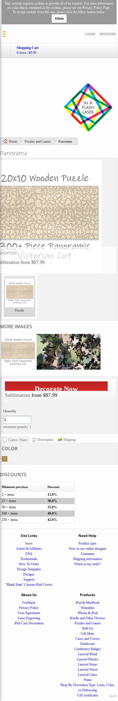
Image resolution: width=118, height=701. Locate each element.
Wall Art (87, 628)
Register (108, 34)
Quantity (9, 411)
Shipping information (87, 559)
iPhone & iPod (88, 613)
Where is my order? (87, 564)
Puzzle (19, 310)
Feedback (28, 603)
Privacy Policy (29, 608)
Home (13, 142)
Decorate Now (56, 388)
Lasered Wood (87, 670)
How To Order (29, 564)
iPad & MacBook (87, 603)
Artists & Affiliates (29, 549)
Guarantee (88, 554)
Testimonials (28, 559)
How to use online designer (87, 549)
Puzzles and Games (38, 142)
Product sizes (87, 543)
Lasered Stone (87, 664)
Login (90, 34)
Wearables (88, 608)
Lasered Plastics (88, 659)
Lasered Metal (87, 654)
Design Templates (29, 569)
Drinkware (87, 644)
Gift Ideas (87, 634)
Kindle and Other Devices (87, 618)
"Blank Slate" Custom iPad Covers (28, 585)
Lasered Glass (87, 675)
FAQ (28, 554)
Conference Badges (87, 649)
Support (28, 579)
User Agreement (29, 613)
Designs (28, 574)
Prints (88, 680)
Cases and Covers (87, 639)
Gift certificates (87, 695)
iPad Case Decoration (29, 623)
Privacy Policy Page (96, 8)
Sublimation (17, 395)
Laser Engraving (29, 618)
